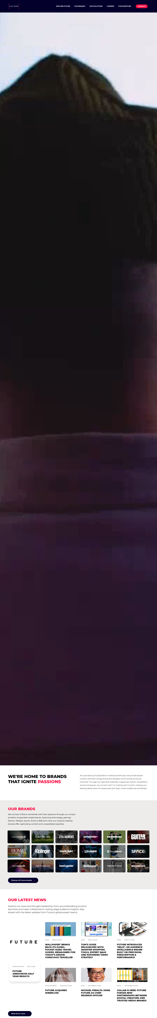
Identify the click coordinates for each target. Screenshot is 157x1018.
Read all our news (18, 1014)
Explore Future (63, 6)
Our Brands (79, 6)
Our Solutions (96, 6)
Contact (142, 6)
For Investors (124, 6)
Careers (110, 6)
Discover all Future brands (21, 880)
